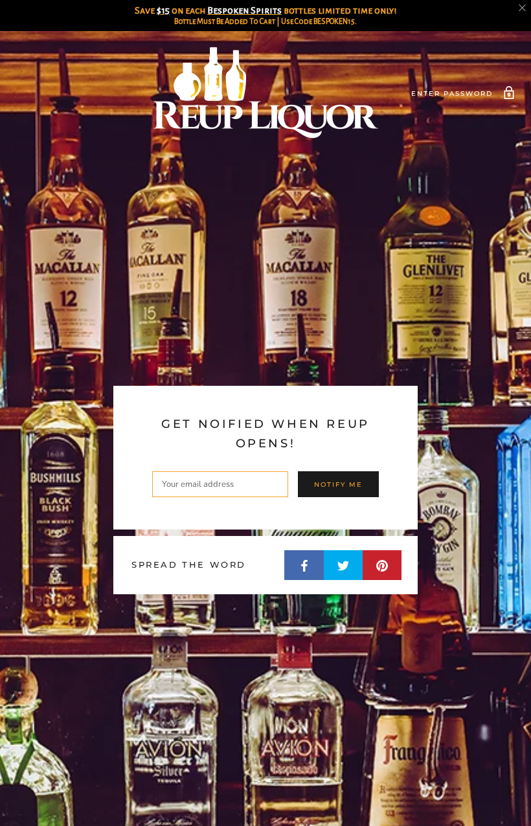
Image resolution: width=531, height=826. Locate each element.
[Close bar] (523, 8)
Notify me (338, 484)
